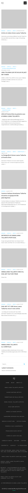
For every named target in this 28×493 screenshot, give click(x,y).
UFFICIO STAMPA (21, 421)
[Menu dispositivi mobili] (25, 2)
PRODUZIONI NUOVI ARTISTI (14, 431)
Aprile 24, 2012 (20, 269)
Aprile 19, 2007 (20, 342)
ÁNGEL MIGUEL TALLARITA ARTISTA (14, 402)
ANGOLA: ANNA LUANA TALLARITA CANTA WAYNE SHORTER (12, 462)
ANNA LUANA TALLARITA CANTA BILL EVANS (14, 456)
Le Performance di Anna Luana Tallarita (14, 483)
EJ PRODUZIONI (22, 445)
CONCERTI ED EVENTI (6, 110)
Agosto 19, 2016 (5, 111)
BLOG (12, 382)
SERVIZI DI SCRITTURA (8, 421)
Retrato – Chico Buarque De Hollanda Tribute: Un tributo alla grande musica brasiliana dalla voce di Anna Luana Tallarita (14, 470)
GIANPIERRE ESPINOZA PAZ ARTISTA (14, 416)
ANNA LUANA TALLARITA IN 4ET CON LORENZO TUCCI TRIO (11, 477)
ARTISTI (14, 30)
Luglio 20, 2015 (10, 191)
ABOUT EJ (19, 382)
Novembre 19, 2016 (6, 70)
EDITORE (16, 440)
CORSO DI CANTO (7, 440)
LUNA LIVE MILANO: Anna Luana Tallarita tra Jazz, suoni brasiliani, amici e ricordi (14, 451)
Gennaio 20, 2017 (20, 30)
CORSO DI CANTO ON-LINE (14, 435)
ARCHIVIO (3, 30)
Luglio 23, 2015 (4, 153)
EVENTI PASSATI (21, 151)
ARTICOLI (9, 30)
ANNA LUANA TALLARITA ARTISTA (14, 387)
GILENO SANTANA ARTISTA (14, 392)
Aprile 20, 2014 (20, 233)
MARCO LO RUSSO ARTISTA (14, 411)
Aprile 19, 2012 (20, 304)
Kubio (14, 490)
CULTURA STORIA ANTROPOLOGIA (9, 68)
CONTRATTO (4, 445)
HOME (7, 382)
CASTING (23, 440)
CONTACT (13, 445)
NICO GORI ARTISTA (14, 406)
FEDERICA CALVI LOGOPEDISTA (14, 426)
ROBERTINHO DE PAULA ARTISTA (14, 397)
